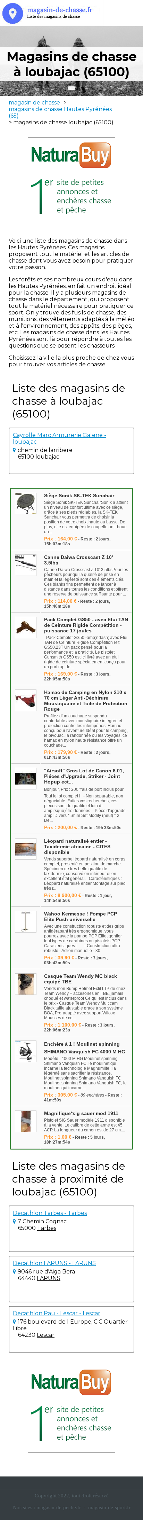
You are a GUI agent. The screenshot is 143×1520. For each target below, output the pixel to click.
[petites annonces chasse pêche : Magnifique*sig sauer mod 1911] (25, 1122)
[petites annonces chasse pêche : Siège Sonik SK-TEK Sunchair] (25, 504)
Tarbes (46, 1228)
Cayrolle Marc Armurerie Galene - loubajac (59, 438)
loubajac (47, 456)
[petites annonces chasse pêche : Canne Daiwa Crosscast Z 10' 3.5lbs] (25, 566)
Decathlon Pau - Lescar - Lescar (56, 1313)
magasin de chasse (34, 102)
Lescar (45, 1335)
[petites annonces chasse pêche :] (25, 779)
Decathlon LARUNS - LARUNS (54, 1263)
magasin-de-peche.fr (58, 1507)
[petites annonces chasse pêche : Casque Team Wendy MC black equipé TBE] (25, 985)
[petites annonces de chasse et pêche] (71, 181)
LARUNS (48, 1278)
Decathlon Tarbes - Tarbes (50, 1213)
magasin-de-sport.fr (109, 1507)
